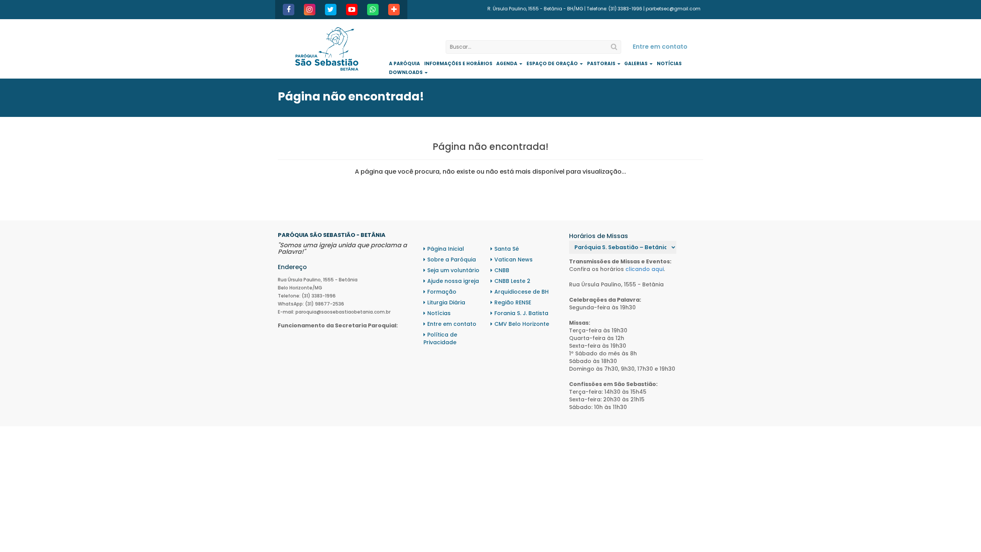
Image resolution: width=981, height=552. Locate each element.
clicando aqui (644, 269)
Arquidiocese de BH (521, 292)
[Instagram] (309, 9)
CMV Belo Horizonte (521, 324)
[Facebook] (288, 9)
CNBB (501, 270)
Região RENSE (512, 302)
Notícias (669, 63)
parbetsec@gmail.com (673, 8)
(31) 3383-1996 (625, 8)
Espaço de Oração (553, 63)
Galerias (636, 63)
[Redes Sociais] (394, 9)
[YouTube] (352, 9)
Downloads (406, 72)
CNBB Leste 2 (512, 281)
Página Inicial (445, 249)
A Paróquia (404, 63)
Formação (441, 292)
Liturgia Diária (446, 302)
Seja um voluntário (453, 270)
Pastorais (602, 63)
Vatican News (513, 259)
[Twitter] (330, 9)
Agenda (507, 63)
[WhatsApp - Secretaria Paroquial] (373, 9)
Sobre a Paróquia (451, 259)
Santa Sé (506, 249)
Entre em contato (660, 46)
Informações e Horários (458, 63)
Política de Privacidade (440, 338)
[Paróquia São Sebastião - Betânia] (326, 49)
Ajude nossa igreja (453, 281)
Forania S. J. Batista (521, 313)
